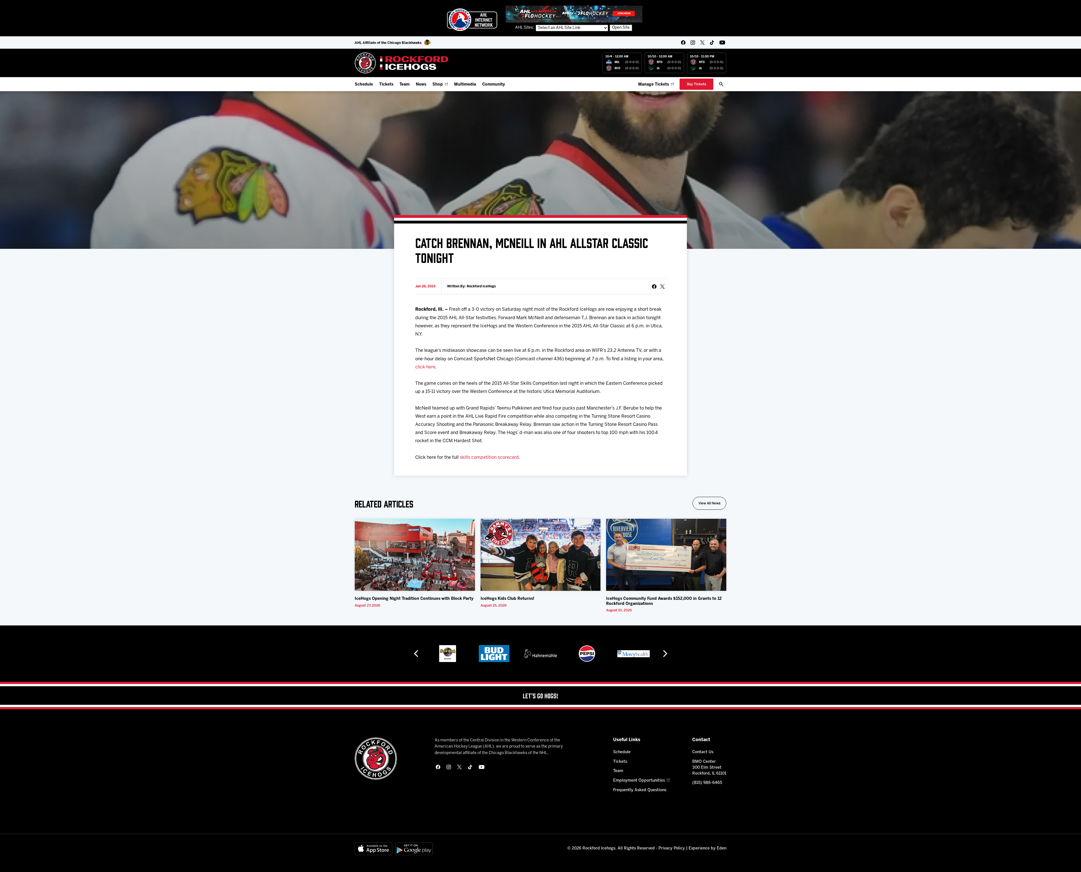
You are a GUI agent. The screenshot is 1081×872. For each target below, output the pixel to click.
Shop (437, 84)
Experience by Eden (707, 848)
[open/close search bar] (721, 84)
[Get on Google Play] (414, 848)
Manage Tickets (653, 84)
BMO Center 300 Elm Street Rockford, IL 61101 (709, 767)
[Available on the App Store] (373, 848)
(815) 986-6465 (707, 783)
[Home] (401, 62)
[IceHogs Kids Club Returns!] (541, 555)
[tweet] (662, 286)
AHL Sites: (525, 28)
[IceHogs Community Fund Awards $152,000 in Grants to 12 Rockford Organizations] (666, 555)
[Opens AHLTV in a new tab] (574, 14)
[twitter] (702, 42)
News (421, 84)
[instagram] (692, 42)
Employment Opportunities (639, 780)
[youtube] (722, 42)
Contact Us (702, 752)
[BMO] (635, 653)
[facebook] (683, 42)
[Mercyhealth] (588, 653)
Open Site (621, 28)
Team (404, 84)
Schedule (364, 84)
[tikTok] (712, 42)
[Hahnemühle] (495, 653)
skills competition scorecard (489, 457)
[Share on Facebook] (654, 286)
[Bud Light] (449, 653)
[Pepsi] (541, 653)
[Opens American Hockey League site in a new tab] (472, 19)
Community (493, 84)
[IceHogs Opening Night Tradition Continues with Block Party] (415, 555)
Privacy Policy (671, 848)
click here (425, 367)
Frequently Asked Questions (639, 790)
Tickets (386, 84)
